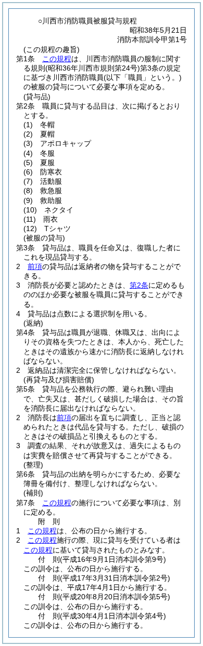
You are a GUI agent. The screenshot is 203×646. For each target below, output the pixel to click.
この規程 (56, 59)
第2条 (139, 285)
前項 (35, 266)
